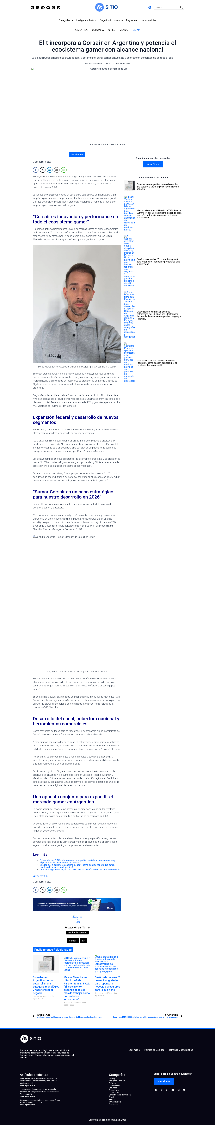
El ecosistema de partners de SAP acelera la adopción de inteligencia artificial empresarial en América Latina (39, 1091)
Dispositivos (114, 1090)
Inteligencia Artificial (86, 20)
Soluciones (113, 1104)
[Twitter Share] (42, 170)
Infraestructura (115, 1102)
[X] (37, 7)
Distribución (77, 154)
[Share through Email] (57, 170)
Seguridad (105, 20)
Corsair (72, 940)
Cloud (111, 1097)
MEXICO (123, 30)
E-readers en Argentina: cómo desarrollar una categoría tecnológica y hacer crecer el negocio (46, 985)
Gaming (112, 1078)
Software (112, 1083)
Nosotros (118, 20)
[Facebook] (32, 7)
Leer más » (134, 1050)
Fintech (112, 1100)
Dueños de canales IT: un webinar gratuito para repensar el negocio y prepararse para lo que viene (108, 983)
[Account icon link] (149, 7)
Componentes (114, 1085)
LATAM (136, 30)
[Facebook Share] (35, 170)
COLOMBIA (98, 30)
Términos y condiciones (181, 1050)
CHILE (111, 30)
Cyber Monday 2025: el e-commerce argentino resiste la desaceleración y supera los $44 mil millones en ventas (77, 861)
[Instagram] (43, 7)
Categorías (64, 20)
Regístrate (131, 20)
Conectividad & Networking (120, 1095)
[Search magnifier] (181, 7)
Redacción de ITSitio (77, 927)
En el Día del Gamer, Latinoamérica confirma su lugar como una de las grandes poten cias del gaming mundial (39, 1080)
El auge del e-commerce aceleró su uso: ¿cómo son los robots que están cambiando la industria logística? (77, 866)
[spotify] (58, 7)
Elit (83, 940)
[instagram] (53, 7)
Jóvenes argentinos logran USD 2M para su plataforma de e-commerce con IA (80, 869)
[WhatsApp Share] (64, 170)
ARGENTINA (81, 30)
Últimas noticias (148, 20)
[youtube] (48, 7)
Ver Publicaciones (77, 932)
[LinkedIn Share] (50, 170)
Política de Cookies (154, 1050)
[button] (153, 164)
